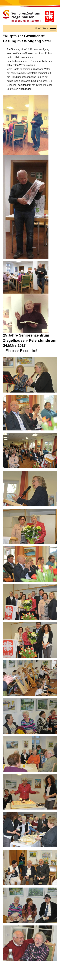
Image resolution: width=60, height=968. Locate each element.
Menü (41, 28)
